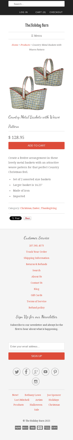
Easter (36, 208)
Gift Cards (36, 295)
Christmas (25, 208)
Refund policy (37, 307)
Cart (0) (41, 12)
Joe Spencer (54, 395)
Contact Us (36, 282)
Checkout (56, 12)
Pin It (27, 218)
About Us (36, 276)
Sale (36, 409)
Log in (23, 12)
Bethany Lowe (33, 395)
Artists (38, 399)
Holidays (54, 399)
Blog (36, 289)
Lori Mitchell (21, 399)
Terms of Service (36, 301)
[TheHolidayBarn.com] (36, 25)
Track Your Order (36, 251)
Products (25, 45)
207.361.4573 (36, 245)
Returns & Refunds (36, 264)
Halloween (36, 404)
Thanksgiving (49, 208)
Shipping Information (36, 258)
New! (15, 395)
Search (36, 270)
